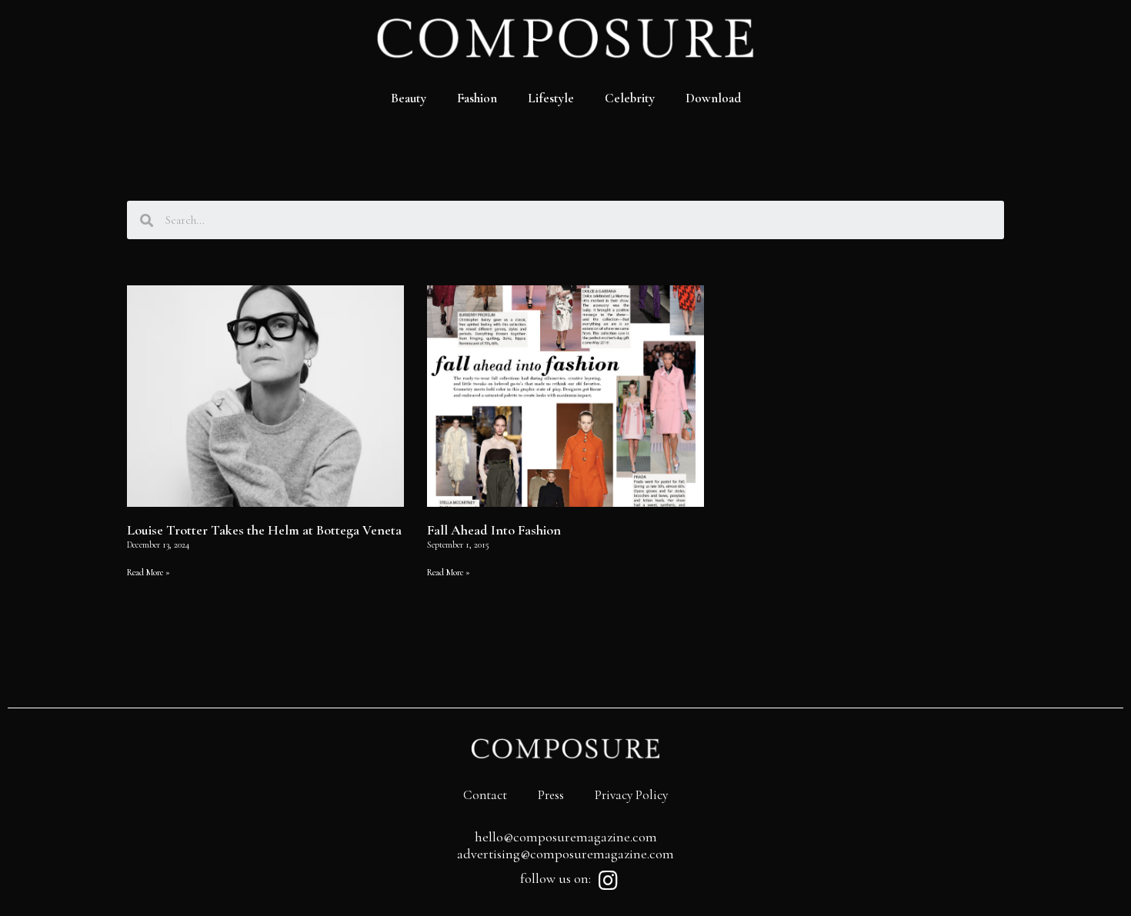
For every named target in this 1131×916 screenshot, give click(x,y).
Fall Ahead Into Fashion (494, 529)
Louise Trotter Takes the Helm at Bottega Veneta (264, 529)
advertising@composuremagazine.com (565, 853)
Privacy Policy (631, 795)
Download (713, 98)
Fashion (477, 98)
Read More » (148, 572)
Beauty (408, 98)
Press (551, 795)
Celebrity (630, 98)
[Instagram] (608, 880)
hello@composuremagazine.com (566, 836)
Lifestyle (551, 98)
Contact (485, 795)
